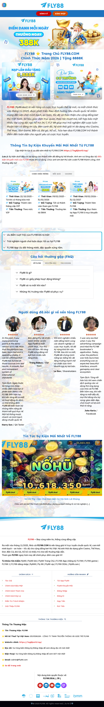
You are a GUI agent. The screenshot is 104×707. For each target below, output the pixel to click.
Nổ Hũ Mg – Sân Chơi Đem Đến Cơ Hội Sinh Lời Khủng (52, 499)
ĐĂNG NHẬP (60, 14)
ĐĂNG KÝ (44, 14)
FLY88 (31, 539)
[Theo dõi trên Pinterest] (40, 685)
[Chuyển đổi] (4, 235)
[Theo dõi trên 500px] (58, 685)
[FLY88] (52, 5)
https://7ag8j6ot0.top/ (76, 150)
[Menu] (4, 5)
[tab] (40, 173)
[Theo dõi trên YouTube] (52, 685)
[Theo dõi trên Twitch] (64, 685)
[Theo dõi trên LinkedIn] (46, 685)
